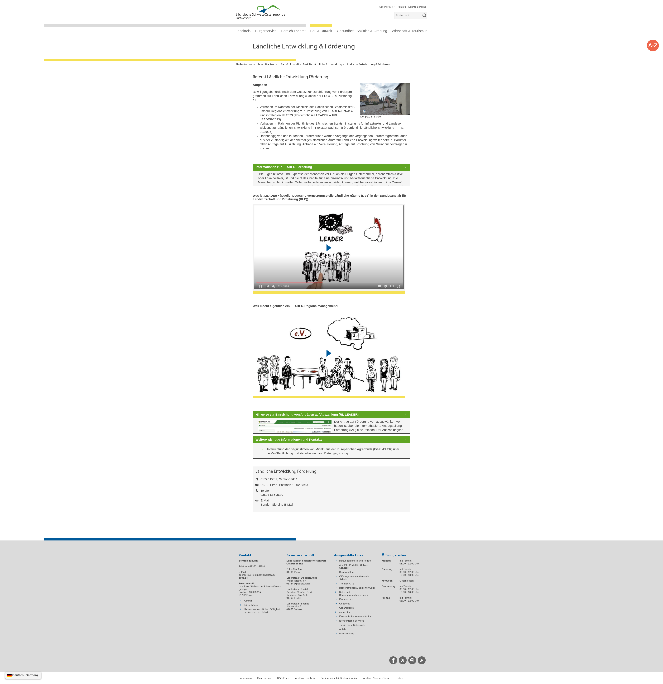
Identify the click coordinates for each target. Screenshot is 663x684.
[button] (387, 6)
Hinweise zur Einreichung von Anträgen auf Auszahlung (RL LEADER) (307, 414)
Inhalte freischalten (339, 257)
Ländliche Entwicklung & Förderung (368, 64)
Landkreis (243, 31)
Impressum (245, 678)
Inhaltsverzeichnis (305, 678)
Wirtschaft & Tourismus (409, 31)
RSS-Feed (283, 678)
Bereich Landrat (293, 31)
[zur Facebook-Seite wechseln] (393, 660)
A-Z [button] (652, 45)
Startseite (271, 64)
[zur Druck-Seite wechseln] (412, 660)
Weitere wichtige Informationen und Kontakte (289, 439)
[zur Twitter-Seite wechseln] (403, 660)
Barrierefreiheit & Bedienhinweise (339, 678)
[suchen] (424, 15)
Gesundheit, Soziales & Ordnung (362, 31)
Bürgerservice (265, 31)
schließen (403, 209)
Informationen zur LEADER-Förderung (284, 167)
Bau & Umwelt (321, 31)
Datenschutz (264, 678)
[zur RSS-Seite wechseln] (422, 660)
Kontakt (399, 678)
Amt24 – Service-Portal (376, 678)
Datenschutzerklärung (381, 257)
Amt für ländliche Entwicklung (322, 64)
